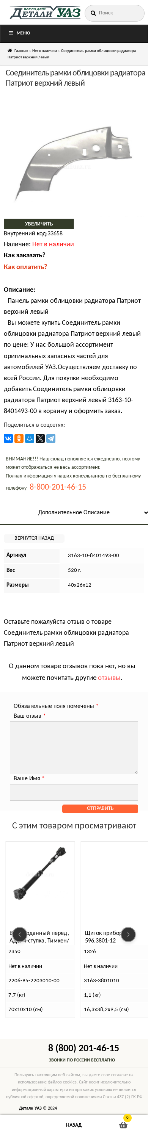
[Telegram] (50, 438)
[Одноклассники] (19, 438)
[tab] (74, 513)
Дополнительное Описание (74, 513)
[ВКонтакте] (8, 438)
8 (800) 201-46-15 (83, 1049)
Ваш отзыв (30, 716)
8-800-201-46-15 (58, 487)
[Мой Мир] (29, 438)
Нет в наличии (44, 51)
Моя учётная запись (24, 1125)
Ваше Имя (29, 779)
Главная (21, 51)
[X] (40, 438)
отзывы (109, 678)
